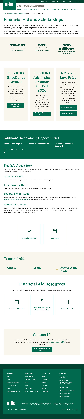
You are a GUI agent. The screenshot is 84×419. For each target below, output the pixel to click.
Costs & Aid (33, 9)
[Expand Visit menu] (28, 9)
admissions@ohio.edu (68, 390)
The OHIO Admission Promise (42, 114)
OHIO (5, 14)
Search (78, 1)
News (26, 383)
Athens (44, 377)
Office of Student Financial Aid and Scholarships (42, 309)
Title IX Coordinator (68, 405)
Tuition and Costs (21, 14)
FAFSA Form (55, 238)
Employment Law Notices (45, 403)
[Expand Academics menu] (69, 9)
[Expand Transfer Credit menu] (50, 9)
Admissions (11, 14)
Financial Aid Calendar (16, 309)
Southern (44, 388)
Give (70, 1)
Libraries (27, 385)
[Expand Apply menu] (22, 9)
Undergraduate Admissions (31, 6)
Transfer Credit (44, 9)
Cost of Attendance (69, 113)
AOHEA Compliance (34, 403)
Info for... (43, 1)
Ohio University (14, 409)
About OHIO (56, 9)
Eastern (44, 383)
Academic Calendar (30, 380)
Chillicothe (45, 380)
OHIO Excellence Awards (15, 105)
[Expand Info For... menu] (78, 9)
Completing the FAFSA (29, 238)
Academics (64, 9)
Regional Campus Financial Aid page (17, 199)
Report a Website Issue (31, 391)
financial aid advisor (56, 342)
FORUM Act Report (57, 403)
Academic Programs (13, 383)
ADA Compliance (24, 403)
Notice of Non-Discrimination (36, 405)
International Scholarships (39, 143)
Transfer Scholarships (12, 143)
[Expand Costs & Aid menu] (38, 9)
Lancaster (44, 385)
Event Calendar (29, 377)
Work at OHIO (28, 388)
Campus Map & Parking (13, 391)
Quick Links (53, 1)
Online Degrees (11, 385)
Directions (65, 387)
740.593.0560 (66, 396)
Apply (63, 1)
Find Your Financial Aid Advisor (42, 349)
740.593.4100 (66, 393)
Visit (25, 9)
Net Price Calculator (67, 309)
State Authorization (58, 405)
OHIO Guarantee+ (69, 107)
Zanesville (45, 391)
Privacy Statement (48, 405)
